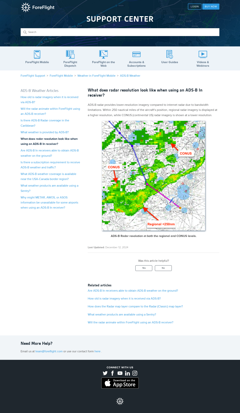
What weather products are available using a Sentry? (122, 314)
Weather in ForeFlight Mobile (96, 76)
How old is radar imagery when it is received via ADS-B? (124, 298)
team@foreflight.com (49, 351)
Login (195, 6)
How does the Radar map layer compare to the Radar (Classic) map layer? (135, 306)
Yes (144, 268)
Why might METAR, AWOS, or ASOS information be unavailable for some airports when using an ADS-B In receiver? (49, 203)
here (97, 351)
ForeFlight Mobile (61, 76)
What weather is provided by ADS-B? (45, 132)
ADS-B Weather (130, 76)
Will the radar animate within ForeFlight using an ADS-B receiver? (130, 322)
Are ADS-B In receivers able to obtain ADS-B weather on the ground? (133, 291)
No (163, 268)
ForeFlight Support (33, 76)
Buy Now (211, 6)
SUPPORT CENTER (120, 19)
